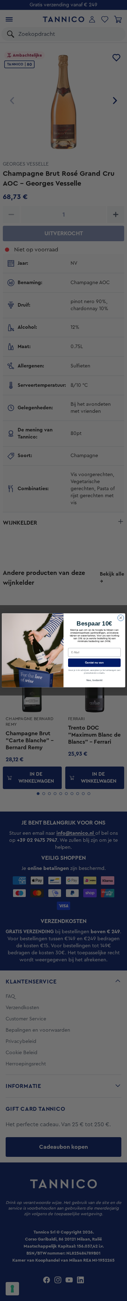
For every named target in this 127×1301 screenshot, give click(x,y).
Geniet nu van (94, 663)
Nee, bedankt (94, 680)
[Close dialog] (121, 618)
